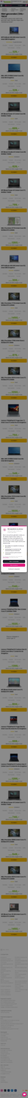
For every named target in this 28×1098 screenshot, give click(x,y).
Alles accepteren (14, 565)
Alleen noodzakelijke (14, 561)
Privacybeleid (6, 557)
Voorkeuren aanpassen (14, 569)
